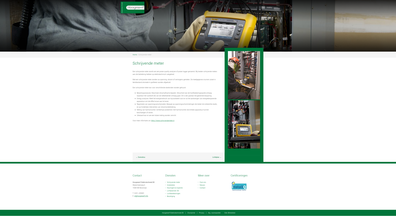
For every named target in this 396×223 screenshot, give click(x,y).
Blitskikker (231, 213)
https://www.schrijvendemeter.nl (162, 120)
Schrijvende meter (173, 182)
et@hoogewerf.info (141, 196)
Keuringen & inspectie (175, 188)
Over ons (203, 182)
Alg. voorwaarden (214, 213)
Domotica (141, 157)
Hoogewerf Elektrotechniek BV (173, 213)
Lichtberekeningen (173, 193)
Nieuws (202, 185)
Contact (202, 188)
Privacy (201, 213)
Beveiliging (171, 196)
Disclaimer (191, 213)
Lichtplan (215, 157)
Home (135, 54)
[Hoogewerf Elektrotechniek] (132, 7)
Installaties (171, 185)
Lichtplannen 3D (173, 191)
